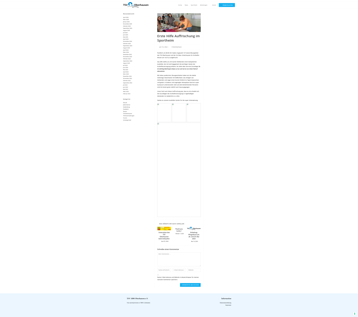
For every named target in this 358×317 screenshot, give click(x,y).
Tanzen (125, 111)
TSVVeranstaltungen (128, 116)
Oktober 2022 (127, 80)
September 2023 (127, 61)
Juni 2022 (125, 87)
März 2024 (126, 52)
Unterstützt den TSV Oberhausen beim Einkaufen (164, 235)
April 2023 (125, 72)
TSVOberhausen (127, 113)
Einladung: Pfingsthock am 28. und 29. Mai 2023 (193, 235)
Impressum (228, 305)
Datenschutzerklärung (225, 302)
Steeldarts (126, 109)
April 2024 (125, 50)
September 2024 (127, 46)
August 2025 (126, 30)
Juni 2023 (125, 67)
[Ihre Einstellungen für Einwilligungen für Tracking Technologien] (355, 314)
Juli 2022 (125, 85)
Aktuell (125, 102)
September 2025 (127, 28)
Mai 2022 (125, 89)
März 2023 (126, 74)
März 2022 (126, 91)
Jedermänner (126, 105)
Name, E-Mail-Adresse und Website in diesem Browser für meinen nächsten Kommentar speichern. (178, 278)
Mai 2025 (125, 37)
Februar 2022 (126, 94)
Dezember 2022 (127, 76)
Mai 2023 (125, 69)
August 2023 (126, 63)
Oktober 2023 (127, 59)
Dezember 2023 (127, 54)
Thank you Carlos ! (179, 230)
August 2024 (126, 48)
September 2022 (127, 83)
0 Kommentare (177, 47)
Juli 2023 (125, 65)
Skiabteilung (126, 107)
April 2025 (125, 39)
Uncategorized (127, 120)
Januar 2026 (126, 22)
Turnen (125, 118)
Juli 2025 (125, 32)
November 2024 (127, 41)
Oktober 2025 (127, 26)
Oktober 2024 (127, 43)
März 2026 (126, 19)
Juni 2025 (125, 35)
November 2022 (127, 78)
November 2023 (127, 56)
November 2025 (127, 24)
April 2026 (125, 17)
